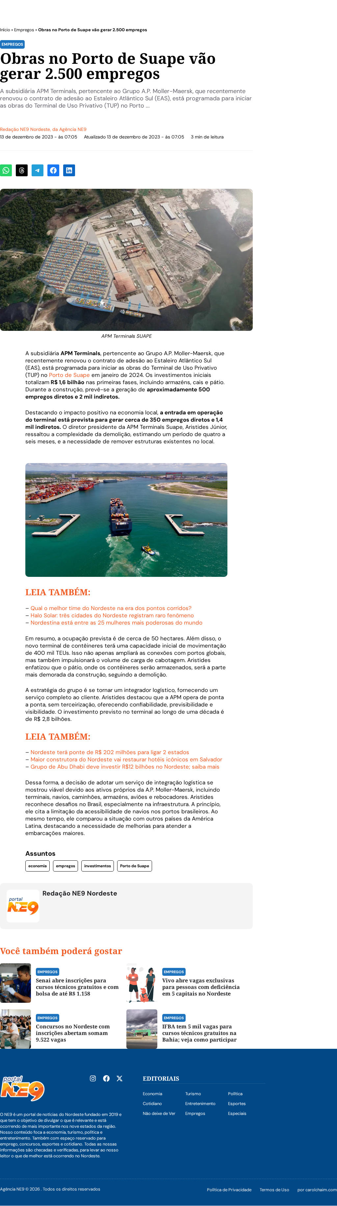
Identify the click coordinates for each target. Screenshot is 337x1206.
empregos (65, 866)
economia (37, 866)
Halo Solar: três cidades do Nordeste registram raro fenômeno (112, 615)
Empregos (24, 30)
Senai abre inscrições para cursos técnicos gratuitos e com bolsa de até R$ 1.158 (77, 987)
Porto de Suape (69, 375)
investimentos (97, 866)
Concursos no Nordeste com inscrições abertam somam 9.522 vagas (73, 1033)
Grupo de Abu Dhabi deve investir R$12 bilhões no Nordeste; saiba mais (125, 766)
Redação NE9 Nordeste (25, 129)
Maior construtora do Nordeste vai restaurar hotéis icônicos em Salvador (126, 759)
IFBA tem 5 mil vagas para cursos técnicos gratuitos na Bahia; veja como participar (199, 1033)
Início (5, 30)
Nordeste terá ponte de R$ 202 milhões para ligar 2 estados (110, 752)
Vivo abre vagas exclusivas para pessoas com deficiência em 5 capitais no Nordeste (201, 987)
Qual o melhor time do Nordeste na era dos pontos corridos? (111, 608)
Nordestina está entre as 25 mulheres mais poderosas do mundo (116, 622)
